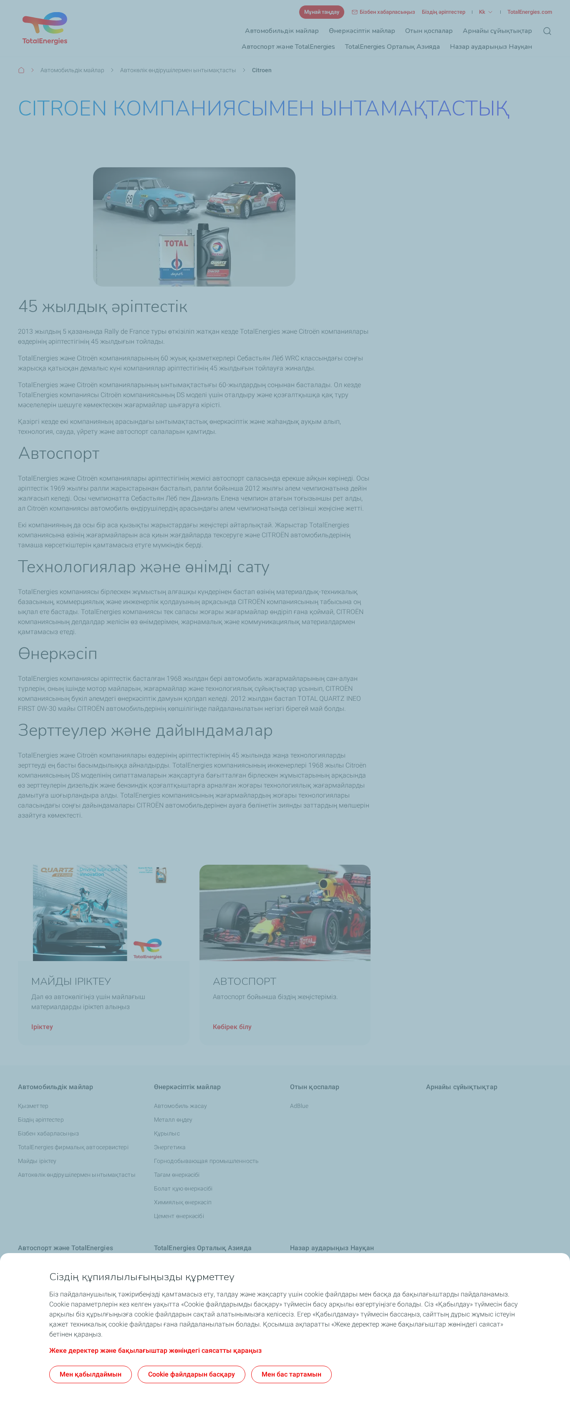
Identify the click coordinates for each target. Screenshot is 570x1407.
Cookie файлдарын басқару (191, 1374)
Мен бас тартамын (291, 1374)
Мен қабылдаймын (90, 1374)
